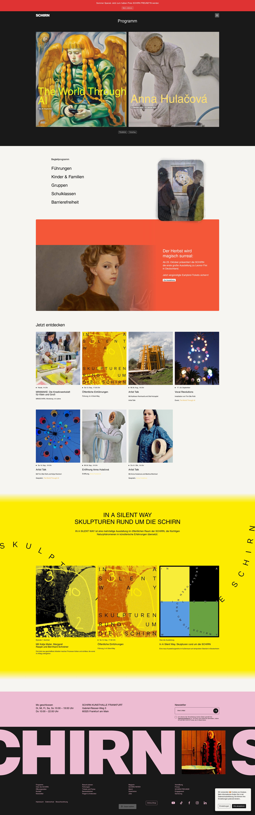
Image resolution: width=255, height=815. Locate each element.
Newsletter (39, 794)
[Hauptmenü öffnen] (217, 15)
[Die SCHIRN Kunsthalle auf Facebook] (189, 803)
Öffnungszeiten (41, 789)
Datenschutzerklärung (184, 718)
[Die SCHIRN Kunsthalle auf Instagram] (197, 803)
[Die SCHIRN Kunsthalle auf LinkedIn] (205, 803)
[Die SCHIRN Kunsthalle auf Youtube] (173, 803)
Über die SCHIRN (42, 787)
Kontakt (38, 791)
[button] (122, 132)
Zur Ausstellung (169, 280)
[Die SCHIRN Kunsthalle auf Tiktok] (181, 803)
